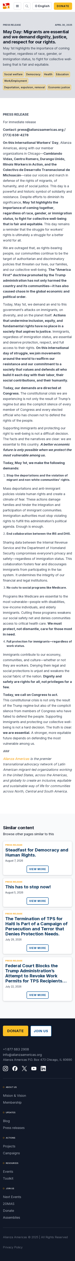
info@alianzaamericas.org (22, 1055)
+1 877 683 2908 (16, 1049)
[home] (6, 6)
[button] (17, 6)
